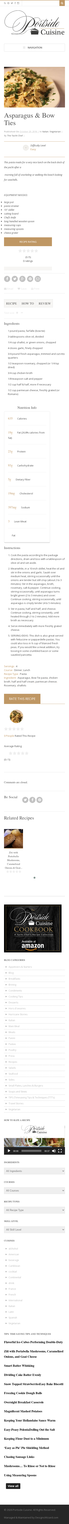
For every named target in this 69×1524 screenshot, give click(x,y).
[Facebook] (32, 801)
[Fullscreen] (60, 1151)
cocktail (13, 1271)
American (14, 1254)
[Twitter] (25, 801)
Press (12, 1056)
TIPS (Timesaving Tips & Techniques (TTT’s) (32, 1097)
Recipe (11, 303)
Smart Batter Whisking (19, 1365)
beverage (14, 1260)
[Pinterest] (39, 801)
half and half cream (23, 681)
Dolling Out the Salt (42, 1429)
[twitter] (12, 3)
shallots (21, 685)
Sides (11, 1079)
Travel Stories (16, 1103)
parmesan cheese (46, 681)
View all (13, 1486)
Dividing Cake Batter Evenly (22, 1374)
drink (11, 1283)
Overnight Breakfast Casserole (24, 1402)
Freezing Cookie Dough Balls (23, 1393)
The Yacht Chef (15, 135)
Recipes (13, 1062)
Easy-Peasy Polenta (16, 1429)
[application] (34, 1140)
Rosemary (10, 685)
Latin (11, 1311)
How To (28, 303)
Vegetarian (55, 131)
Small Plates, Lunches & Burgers (26, 1085)
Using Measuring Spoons (20, 1475)
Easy (33, 149)
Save (23, 288)
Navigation (35, 47)
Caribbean (14, 1266)
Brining (12, 984)
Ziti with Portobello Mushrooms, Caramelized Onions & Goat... (13, 860)
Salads (12, 1067)
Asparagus (24, 677)
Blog (11, 972)
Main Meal (14, 1026)
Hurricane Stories (18, 1014)
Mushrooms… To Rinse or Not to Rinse (29, 1466)
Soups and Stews (18, 1091)
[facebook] (15, 3)
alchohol (13, 1248)
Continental (15, 1277)
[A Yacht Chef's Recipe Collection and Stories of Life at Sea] (34, 35)
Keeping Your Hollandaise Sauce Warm (29, 1420)
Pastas (12, 1044)
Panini (12, 1038)
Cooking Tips (16, 996)
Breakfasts (14, 978)
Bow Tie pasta (39, 677)
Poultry (12, 1050)
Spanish (13, 1317)
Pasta (23, 674)
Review (45, 303)
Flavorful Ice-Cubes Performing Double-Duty (33, 1342)
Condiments (15, 990)
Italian (45, 131)
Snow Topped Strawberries (21, 1384)
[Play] (9, 1151)
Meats (12, 1032)
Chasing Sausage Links (19, 1456)
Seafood (13, 1073)
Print (36, 288)
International (15, 1300)
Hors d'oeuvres (17, 1008)
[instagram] (18, 3)
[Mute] (54, 1151)
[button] (34, 1140)
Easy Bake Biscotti (51, 1384)
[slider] (31, 1151)
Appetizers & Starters (20, 966)
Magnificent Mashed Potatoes (23, 1411)
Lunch (26, 670)
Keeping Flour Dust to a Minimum (26, 1438)
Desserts (13, 1002)
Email (10, 288)
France (12, 1288)
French (12, 1294)
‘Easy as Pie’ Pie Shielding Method (26, 1447)
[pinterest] (8, 3)
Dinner (18, 670)
